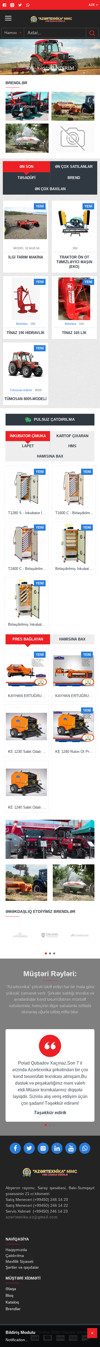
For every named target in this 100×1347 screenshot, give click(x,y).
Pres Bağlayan (27, 639)
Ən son (26, 167)
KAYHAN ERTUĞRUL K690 (27, 696)
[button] (46, 953)
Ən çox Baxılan (50, 189)
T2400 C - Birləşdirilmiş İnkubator (27, 569)
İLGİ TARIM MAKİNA (25, 257)
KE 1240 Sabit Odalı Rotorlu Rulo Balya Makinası (27, 807)
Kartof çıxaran (72, 436)
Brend (74, 178)
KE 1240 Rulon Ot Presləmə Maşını (74, 751)
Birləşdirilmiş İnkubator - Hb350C (27, 624)
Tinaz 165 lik (74, 333)
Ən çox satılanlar (73, 167)
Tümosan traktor (21, 390)
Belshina (22, 323)
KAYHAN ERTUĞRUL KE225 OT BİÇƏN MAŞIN (74, 696)
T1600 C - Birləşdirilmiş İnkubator (74, 513)
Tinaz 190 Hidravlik (25, 333)
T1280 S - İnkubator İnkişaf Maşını (27, 513)
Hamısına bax (50, 456)
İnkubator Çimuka (28, 436)
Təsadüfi (27, 178)
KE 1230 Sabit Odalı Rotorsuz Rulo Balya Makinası (27, 751)
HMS (72, 446)
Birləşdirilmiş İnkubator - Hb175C (74, 569)
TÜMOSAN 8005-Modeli (25, 399)
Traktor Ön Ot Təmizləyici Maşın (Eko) (74, 262)
